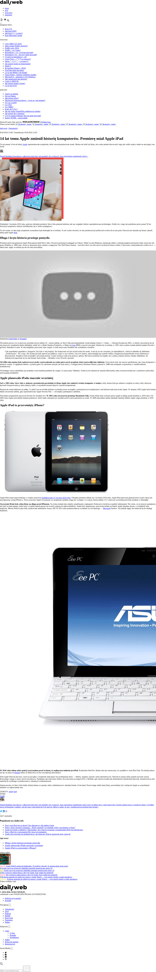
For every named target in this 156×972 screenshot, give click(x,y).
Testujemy (9, 920)
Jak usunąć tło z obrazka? (14, 114)
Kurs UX (8, 29)
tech (6, 10)
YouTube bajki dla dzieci (14, 70)
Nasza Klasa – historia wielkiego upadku (20, 75)
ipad (15, 792)
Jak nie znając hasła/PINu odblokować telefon (22, 111)
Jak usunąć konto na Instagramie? (18, 64)
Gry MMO (9, 107)
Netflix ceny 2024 (12, 48)
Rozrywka (9, 918)
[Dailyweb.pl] (11, 4)
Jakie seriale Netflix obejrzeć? (16, 46)
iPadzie (17, 773)
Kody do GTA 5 (11, 109)
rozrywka (8, 13)
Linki (7, 931)
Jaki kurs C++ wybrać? (14, 33)
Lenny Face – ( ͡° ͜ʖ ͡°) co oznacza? (18, 59)
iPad (15, 233)
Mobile (2, 866)
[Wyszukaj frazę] (26, 969)
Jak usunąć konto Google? (15, 83)
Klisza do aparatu (11, 942)
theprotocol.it (10, 944)
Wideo (7, 922)
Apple (24, 144)
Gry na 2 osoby (11, 103)
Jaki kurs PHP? (11, 31)
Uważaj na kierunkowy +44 (15, 57)
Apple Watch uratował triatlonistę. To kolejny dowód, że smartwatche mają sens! (37, 866)
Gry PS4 (8, 105)
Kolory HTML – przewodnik (16, 118)
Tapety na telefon (11, 94)
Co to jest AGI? (11, 86)
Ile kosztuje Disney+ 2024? (15, 68)
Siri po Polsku (10, 96)
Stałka (7, 940)
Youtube (23, 339)
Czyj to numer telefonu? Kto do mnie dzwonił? (23, 116)
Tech (7, 911)
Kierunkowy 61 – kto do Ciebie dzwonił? (21, 55)
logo (74, 345)
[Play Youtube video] (78, 294)
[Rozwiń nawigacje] (10, 905)
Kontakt (8, 901)
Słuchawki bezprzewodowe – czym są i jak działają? (25, 100)
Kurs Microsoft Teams (13, 35)
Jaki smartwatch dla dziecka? (16, 79)
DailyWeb (13, 339)
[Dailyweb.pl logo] (13, 890)
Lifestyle (3, 879)
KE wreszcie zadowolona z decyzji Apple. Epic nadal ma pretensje (31, 875)
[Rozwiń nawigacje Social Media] (12, 948)
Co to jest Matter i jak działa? (16, 72)
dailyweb (3, 128)
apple (11, 792)
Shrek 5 (8, 66)
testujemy (8, 15)
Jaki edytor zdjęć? (12, 98)
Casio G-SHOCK (12, 81)
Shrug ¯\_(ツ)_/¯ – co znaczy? (17, 61)
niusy (7, 8)
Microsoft (106, 508)
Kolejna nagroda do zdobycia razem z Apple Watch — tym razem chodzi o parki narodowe (42, 879)
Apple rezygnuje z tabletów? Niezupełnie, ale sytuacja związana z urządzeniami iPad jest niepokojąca (44, 830)
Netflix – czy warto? (13, 50)
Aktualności (13, 128)
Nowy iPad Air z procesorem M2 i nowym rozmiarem (25, 832)
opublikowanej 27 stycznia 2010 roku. (56, 498)
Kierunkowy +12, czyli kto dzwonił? (19, 52)
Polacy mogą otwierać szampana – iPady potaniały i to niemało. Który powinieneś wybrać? (40, 828)
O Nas (12, 933)
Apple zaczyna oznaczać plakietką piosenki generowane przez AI (29, 870)
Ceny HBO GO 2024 (13, 44)
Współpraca (14, 937)
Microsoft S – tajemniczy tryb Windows (20, 77)
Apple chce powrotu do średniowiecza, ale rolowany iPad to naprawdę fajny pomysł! (37, 834)
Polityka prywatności (13, 898)
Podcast (8, 914)
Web (2, 870)
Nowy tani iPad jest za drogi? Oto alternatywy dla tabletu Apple (29, 825)
